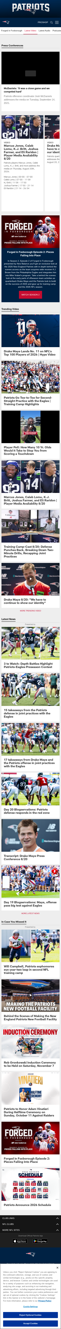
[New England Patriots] (30, 1255)
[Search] (51, 23)
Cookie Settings (30, 1306)
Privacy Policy (19, 1301)
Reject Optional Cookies (30, 1315)
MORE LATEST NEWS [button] (30, 913)
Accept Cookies (30, 1323)
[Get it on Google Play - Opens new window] (40, 1242)
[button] (30, 75)
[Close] (57, 1267)
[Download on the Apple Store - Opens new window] (19, 1241)
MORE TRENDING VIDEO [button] (31, 611)
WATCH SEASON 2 (30, 295)
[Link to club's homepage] (5, 21)
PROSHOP (43, 22)
